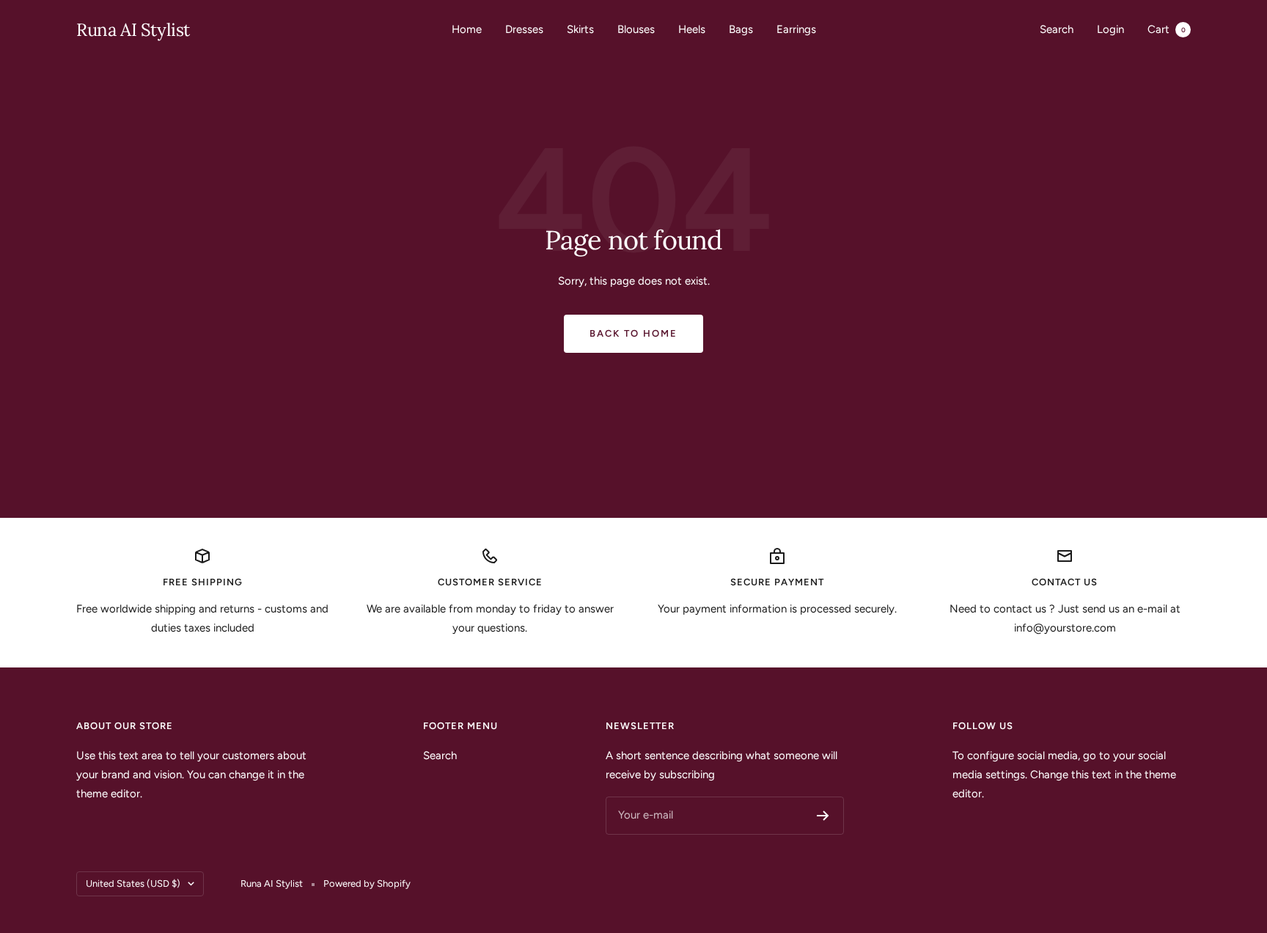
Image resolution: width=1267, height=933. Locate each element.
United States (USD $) (133, 883)
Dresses (524, 29)
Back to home (633, 333)
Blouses (636, 29)
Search (1056, 29)
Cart (1166, 29)
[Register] (823, 816)
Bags (741, 29)
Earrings (796, 29)
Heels (691, 29)
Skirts (580, 29)
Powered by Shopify (367, 883)
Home (467, 29)
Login (1110, 29)
